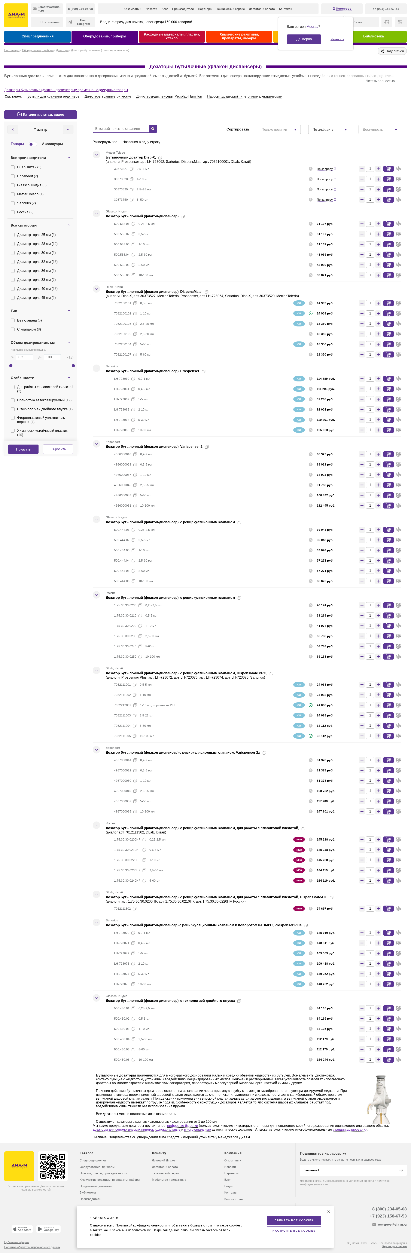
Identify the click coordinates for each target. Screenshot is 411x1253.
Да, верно (304, 39)
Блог (164, 8)
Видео (228, 1186)
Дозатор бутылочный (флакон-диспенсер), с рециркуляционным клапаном (170, 522)
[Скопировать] (160, 158)
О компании (132, 8)
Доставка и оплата (262, 8)
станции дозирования (350, 1129)
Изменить (337, 39)
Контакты (285, 8)
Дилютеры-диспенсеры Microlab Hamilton (169, 96)
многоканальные (197, 1129)
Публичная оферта (16, 1242)
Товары (17, 144)
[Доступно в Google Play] (48, 1229)
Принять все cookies (294, 1220)
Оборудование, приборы (104, 36)
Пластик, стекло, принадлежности (103, 1173)
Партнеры (205, 8)
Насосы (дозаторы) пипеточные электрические (244, 96)
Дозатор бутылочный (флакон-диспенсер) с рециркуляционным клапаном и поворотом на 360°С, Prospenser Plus (204, 925)
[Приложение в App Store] (22, 1229)
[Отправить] (400, 1171)
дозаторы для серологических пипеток (123, 1129)
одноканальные (167, 1129)
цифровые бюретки (182, 1125)
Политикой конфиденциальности (141, 1225)
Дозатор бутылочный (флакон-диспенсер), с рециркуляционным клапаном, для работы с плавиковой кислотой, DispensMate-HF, (216, 897)
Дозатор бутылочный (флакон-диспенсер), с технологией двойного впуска (170, 1000)
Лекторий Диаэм (163, 1160)
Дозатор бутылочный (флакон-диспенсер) (142, 216)
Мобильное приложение (169, 1179)
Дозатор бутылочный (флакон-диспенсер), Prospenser (152, 371)
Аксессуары (52, 144)
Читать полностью (380, 81)
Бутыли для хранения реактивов (53, 96)
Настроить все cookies (294, 1230)
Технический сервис (230, 8)
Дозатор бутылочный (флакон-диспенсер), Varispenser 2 (154, 446)
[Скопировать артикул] (131, 169)
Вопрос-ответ (233, 1199)
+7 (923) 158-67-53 (388, 1216)
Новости (151, 8)
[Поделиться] (167, 158)
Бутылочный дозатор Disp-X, (131, 157)
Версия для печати (394, 1246)
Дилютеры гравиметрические (108, 96)
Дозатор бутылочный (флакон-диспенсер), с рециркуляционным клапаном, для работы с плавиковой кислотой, (202, 828)
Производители (183, 8)
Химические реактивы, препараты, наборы (239, 36)
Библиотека (373, 36)
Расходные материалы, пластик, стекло (172, 36)
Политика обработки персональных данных (32, 1247)
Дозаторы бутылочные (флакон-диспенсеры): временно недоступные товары (66, 90)
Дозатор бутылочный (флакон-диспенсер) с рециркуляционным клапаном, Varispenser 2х (183, 752)
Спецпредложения (38, 36)
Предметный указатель (96, 1186)
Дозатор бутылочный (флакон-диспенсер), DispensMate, (154, 292)
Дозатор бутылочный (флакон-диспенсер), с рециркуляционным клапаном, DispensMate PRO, (186, 673)
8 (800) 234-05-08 (389, 1209)
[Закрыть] (328, 1211)
